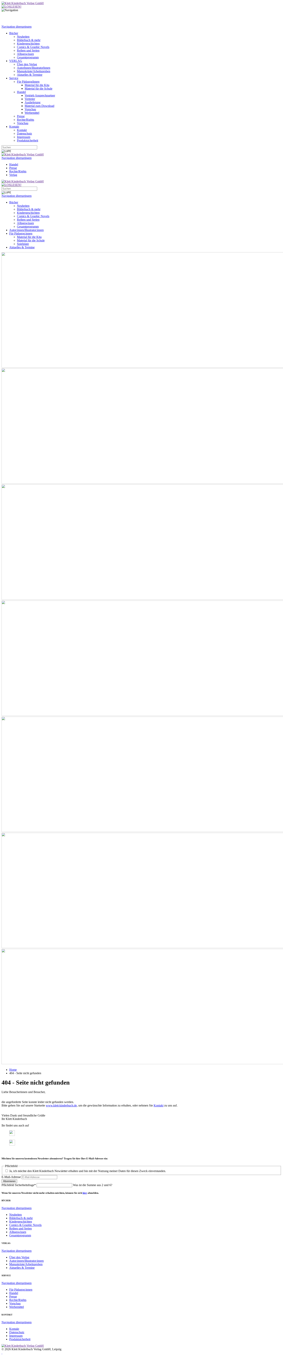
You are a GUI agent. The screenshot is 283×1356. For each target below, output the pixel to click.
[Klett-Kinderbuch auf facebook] (12, 1134)
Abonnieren (9, 1181)
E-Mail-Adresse (11, 1177)
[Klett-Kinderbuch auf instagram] (12, 1144)
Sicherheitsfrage (19, 1185)
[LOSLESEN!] (11, 6)
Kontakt (158, 1105)
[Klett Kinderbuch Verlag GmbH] (23, 3)
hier (85, 1192)
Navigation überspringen (17, 26)
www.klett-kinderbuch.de (61, 1105)
